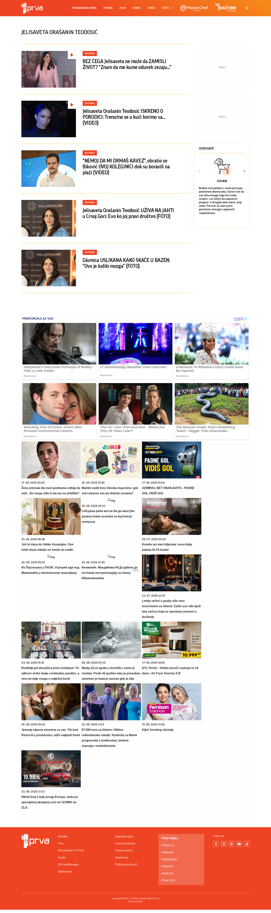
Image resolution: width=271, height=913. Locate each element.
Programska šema (84, 8)
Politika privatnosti (126, 864)
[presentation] (199, 171)
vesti (165, 8)
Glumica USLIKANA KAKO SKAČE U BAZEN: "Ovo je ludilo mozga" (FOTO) (126, 263)
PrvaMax (167, 852)
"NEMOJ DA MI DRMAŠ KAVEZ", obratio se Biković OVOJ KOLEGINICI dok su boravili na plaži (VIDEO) (126, 166)
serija (136, 8)
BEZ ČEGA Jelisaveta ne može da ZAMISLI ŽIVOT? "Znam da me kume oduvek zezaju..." (127, 64)
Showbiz (90, 53)
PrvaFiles (168, 880)
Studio (62, 857)
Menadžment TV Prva (71, 850)
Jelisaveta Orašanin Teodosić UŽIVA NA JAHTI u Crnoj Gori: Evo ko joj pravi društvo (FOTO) (128, 213)
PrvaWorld (169, 859)
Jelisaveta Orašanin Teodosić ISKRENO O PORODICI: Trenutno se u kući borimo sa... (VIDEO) (124, 117)
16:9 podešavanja (68, 864)
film (123, 8)
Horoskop (206, 148)
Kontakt (63, 836)
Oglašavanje (65, 871)
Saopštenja (121, 857)
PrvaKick (167, 866)
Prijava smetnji (124, 850)
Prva (60, 843)
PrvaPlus (167, 845)
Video (151, 8)
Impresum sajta (124, 836)
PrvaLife (167, 873)
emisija (107, 8)
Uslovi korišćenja (125, 843)
